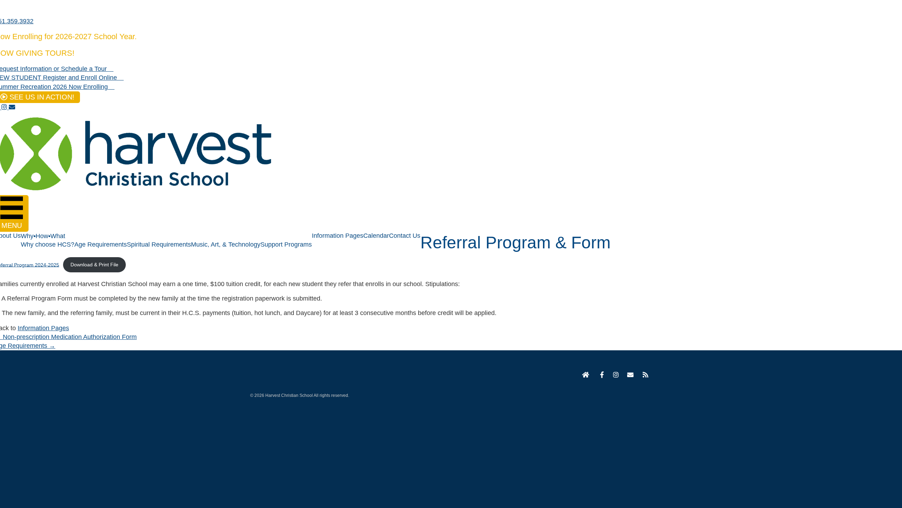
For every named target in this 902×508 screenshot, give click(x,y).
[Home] (586, 375)
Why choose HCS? (47, 244)
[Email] (630, 375)
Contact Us (404, 235)
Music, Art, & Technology (225, 244)
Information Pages (337, 235)
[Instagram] (615, 375)
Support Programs (286, 244)
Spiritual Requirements (159, 244)
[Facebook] (600, 375)
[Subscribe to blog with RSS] (645, 375)
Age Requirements (100, 244)
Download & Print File (94, 264)
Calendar (376, 235)
